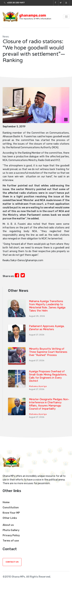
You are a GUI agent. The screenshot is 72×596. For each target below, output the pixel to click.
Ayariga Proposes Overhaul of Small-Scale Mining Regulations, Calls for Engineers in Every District (48, 376)
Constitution (11, 507)
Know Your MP (11, 512)
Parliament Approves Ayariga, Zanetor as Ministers (46, 328)
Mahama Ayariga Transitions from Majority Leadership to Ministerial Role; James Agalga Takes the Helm (47, 306)
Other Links (10, 518)
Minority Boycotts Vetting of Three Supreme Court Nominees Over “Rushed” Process (48, 352)
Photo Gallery (11, 530)
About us (8, 525)
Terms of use (11, 540)
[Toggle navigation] (66, 16)
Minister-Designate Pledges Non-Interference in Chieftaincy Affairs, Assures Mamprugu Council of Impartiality (49, 404)
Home (6, 502)
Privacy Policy (11, 535)
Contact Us (12, 562)
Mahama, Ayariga (38, 386)
